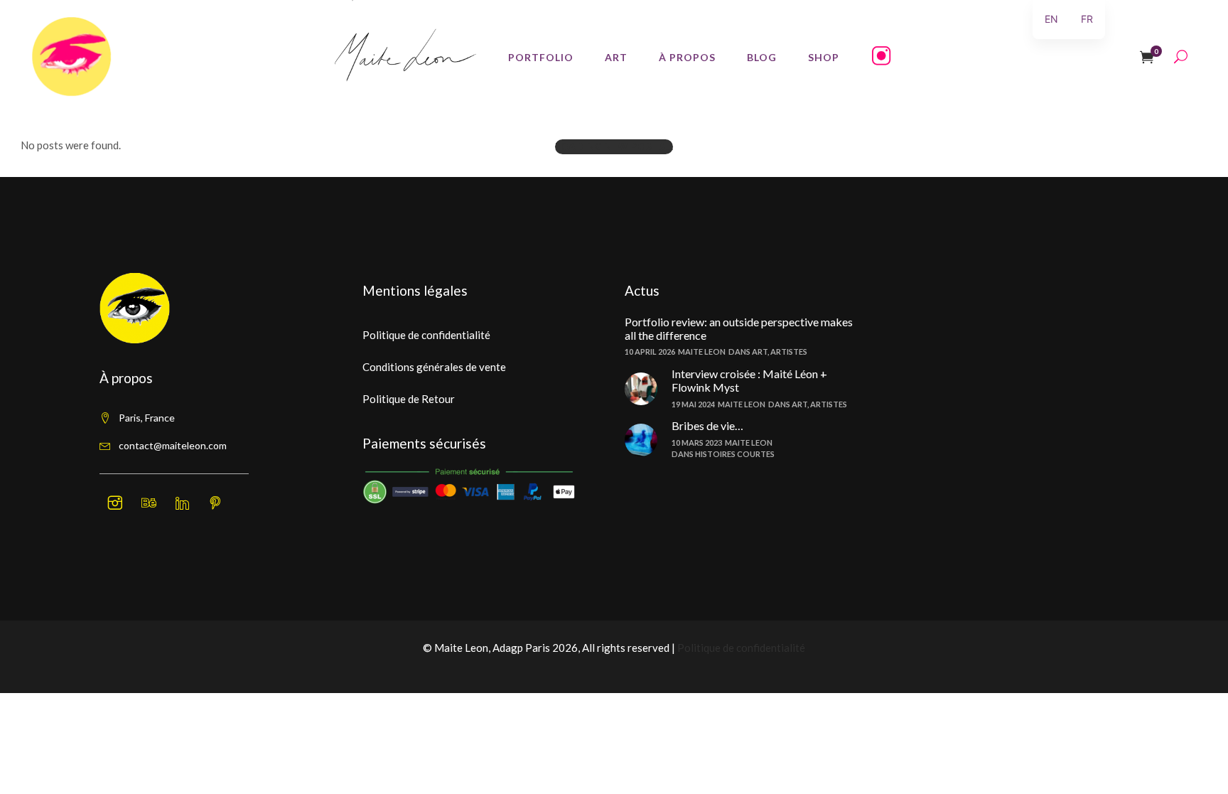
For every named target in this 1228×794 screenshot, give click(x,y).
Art (760, 351)
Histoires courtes (735, 453)
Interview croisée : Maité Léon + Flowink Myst (749, 380)
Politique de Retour (408, 398)
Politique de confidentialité (426, 334)
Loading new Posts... (614, 146)
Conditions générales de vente (434, 366)
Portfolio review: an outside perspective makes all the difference (739, 328)
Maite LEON (702, 351)
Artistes (788, 351)
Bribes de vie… (707, 425)
